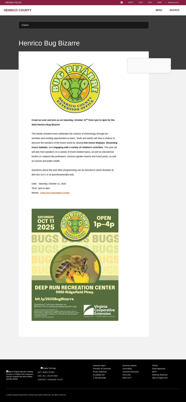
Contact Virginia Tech (51, 380)
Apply (130, 2)
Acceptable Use (99, 375)
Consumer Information (130, 372)
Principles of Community (102, 369)
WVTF (154, 372)
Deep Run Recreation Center (55, 193)
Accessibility (127, 369)
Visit (141, 2)
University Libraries (129, 366)
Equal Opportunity (158, 369)
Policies (155, 366)
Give (150, 2)
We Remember (100, 378)
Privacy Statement (100, 372)
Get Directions (47, 372)
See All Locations (48, 376)
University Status (99, 366)
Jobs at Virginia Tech (160, 378)
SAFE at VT (126, 378)
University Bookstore (159, 375)
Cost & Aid (126, 375)
